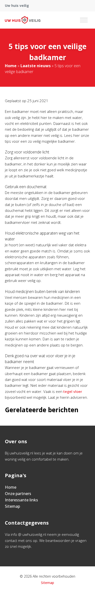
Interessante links (21, 500)
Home (11, 65)
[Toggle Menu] (84, 20)
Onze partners (18, 493)
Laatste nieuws (35, 65)
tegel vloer (72, 391)
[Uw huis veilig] (22, 20)
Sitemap (12, 506)
